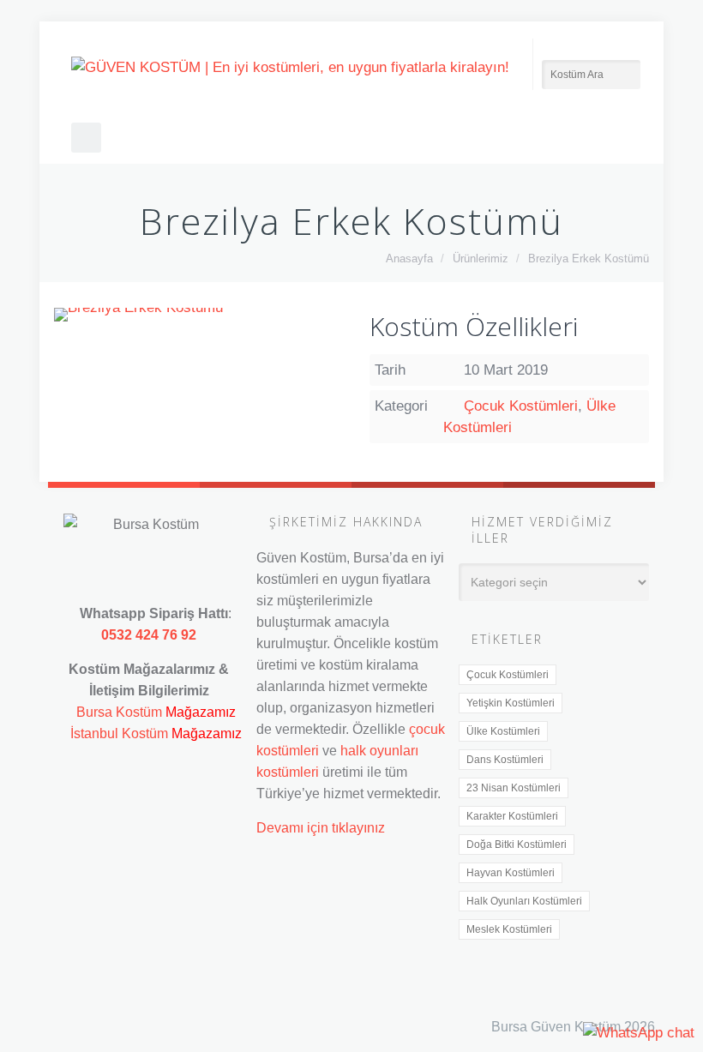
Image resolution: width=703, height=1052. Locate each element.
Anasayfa (409, 258)
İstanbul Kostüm (119, 733)
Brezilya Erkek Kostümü (588, 258)
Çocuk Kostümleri (521, 406)
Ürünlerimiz (480, 258)
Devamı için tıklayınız (320, 827)
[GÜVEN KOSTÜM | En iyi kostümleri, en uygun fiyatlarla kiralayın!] (290, 67)
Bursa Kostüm (119, 711)
